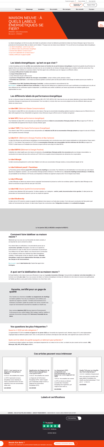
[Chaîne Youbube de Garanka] (56, 436)
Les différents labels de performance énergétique (22, 49)
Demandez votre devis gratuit (64, 443)
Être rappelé (72, 418)
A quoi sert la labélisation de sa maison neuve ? (21, 53)
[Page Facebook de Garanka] (51, 436)
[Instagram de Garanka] (47, 436)
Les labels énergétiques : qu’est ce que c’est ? (21, 47)
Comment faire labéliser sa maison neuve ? (20, 51)
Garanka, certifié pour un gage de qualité (19, 55)
